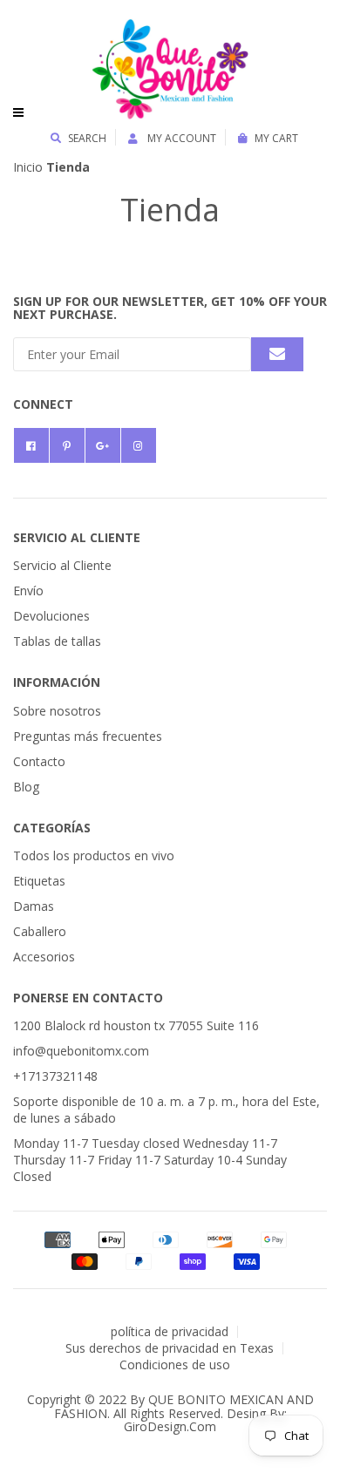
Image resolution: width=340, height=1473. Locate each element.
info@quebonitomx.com (81, 1050)
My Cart (276, 138)
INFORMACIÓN (56, 682)
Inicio (28, 167)
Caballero (39, 931)
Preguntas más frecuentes (87, 736)
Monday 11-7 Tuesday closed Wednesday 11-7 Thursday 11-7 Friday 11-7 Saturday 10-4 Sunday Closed (150, 1160)
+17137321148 (55, 1076)
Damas (33, 906)
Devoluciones (51, 616)
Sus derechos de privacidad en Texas (169, 1348)
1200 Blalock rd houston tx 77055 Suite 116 (136, 1025)
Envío (28, 590)
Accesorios (44, 956)
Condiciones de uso (174, 1364)
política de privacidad (169, 1331)
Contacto (39, 761)
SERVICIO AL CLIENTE (76, 537)
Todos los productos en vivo (93, 855)
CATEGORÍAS (52, 827)
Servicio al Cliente (62, 565)
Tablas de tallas (57, 641)
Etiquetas (39, 880)
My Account (180, 138)
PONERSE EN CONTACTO (88, 997)
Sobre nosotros (57, 711)
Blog (26, 786)
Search (87, 138)
